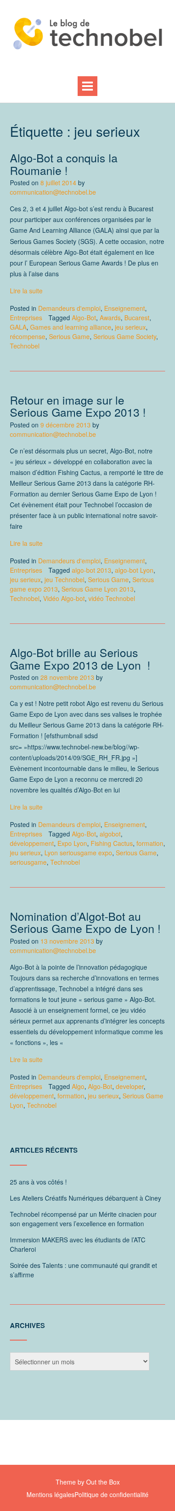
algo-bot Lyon (134, 570)
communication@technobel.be (53, 191)
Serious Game (69, 336)
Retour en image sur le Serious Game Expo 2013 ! (78, 406)
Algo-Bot (84, 317)
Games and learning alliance (70, 326)
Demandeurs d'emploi (69, 308)
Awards (110, 317)
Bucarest (136, 317)
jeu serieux (130, 326)
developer (130, 1086)
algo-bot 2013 (91, 570)
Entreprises (26, 317)
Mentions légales (50, 1494)
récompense (27, 336)
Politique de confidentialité (111, 1494)
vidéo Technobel (111, 598)
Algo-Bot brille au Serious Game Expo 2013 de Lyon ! (80, 658)
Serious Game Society (124, 336)
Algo (78, 1086)
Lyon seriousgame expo (78, 852)
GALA (18, 326)
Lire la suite (26, 290)
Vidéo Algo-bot (64, 598)
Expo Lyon (72, 843)
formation (149, 843)
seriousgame (28, 862)
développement (32, 843)
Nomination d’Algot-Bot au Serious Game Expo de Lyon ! (85, 922)
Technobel (24, 345)
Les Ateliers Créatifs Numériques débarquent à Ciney (85, 1197)
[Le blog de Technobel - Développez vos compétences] (87, 33)
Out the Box (103, 1481)
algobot (110, 833)
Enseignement (124, 308)
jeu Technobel (64, 579)
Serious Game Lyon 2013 (97, 588)
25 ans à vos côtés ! (38, 1181)
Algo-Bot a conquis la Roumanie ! (64, 163)
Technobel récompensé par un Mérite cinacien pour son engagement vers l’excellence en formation (83, 1219)
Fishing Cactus (112, 843)
